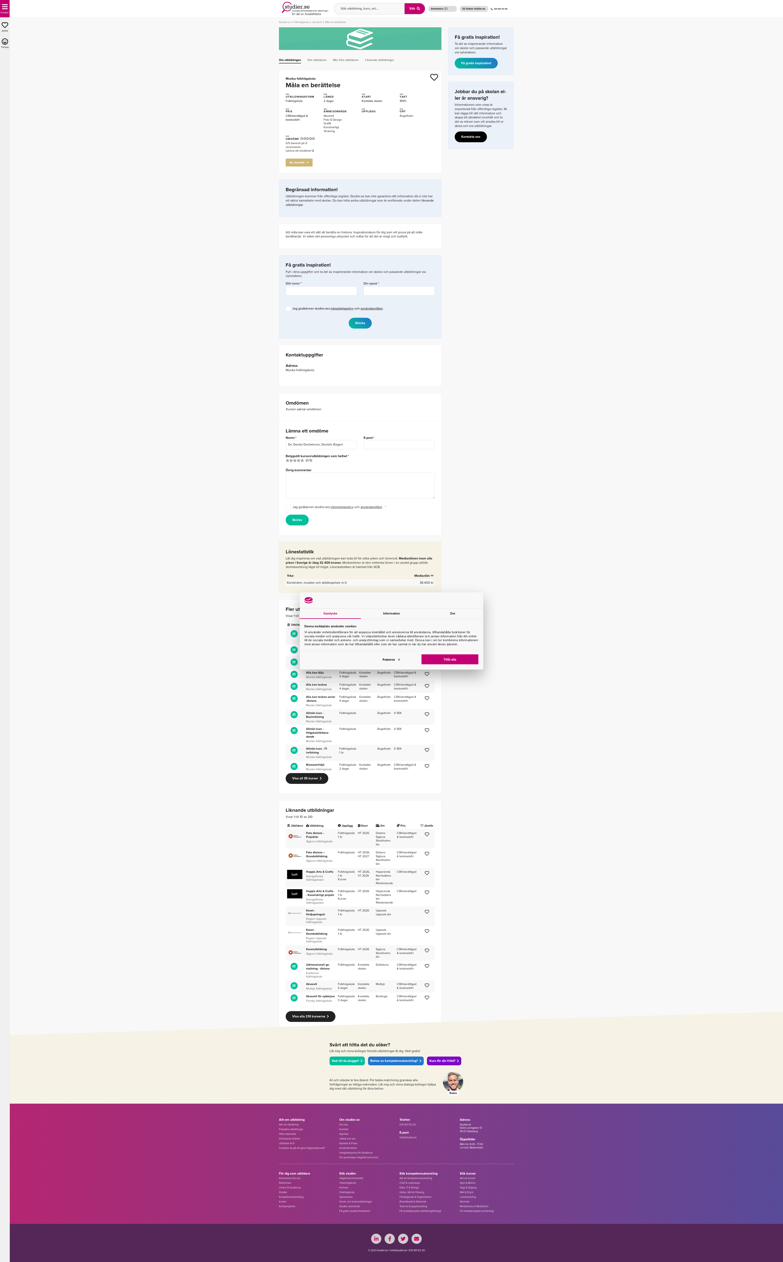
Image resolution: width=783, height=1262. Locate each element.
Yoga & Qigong (468, 1187)
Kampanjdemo (287, 1206)
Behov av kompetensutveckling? (394, 1060)
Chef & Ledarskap (409, 1183)
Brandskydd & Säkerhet (412, 1202)
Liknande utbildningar (379, 60)
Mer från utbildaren (345, 60)
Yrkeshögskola (347, 1183)
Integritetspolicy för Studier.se (356, 1153)
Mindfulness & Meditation (474, 1206)
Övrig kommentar (299, 470)
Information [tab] (391, 613)
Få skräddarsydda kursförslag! (477, 1211)
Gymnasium (346, 1197)
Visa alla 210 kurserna (308, 1016)
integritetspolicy (342, 308)
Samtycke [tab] (330, 613)
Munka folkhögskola (301, 78)
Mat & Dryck (466, 1192)
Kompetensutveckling (291, 1197)
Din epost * (371, 283)
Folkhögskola (294, 101)
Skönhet (464, 1202)
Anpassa (388, 659)
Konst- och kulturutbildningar (355, 1202)
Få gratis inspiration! (476, 63)
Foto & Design (333, 119)
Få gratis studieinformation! (354, 1211)
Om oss (343, 1124)
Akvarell (329, 116)
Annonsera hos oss (289, 1178)
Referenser (285, 1183)
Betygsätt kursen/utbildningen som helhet (316, 456)
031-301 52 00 (500, 8)
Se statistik (297, 162)
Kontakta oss (470, 136)
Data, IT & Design (409, 1187)
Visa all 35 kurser (305, 778)
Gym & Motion (468, 1183)
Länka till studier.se (290, 1187)
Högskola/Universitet (351, 1178)
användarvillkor (372, 308)
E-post (368, 438)
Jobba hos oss (347, 1139)
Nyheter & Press (348, 1143)
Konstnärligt (331, 127)
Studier (283, 1192)
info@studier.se (408, 1137)
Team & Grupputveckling (413, 1206)
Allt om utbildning (289, 1124)
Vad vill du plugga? (345, 1060)
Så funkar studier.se (473, 9)
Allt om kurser (467, 1178)
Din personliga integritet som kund (358, 1157)
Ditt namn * (294, 283)
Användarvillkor (348, 1148)
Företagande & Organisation (415, 1197)
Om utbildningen (290, 60)
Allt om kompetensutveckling (415, 1178)
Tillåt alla (449, 659)
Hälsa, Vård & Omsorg (411, 1192)
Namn (290, 438)
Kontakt (343, 1129)
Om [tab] (452, 613)
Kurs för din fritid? (442, 1060)
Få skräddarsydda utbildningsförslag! (420, 1211)
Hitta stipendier (287, 1134)
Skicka (297, 519)
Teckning (329, 131)
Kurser (282, 1202)
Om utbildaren (316, 60)
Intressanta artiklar (289, 1139)
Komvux (343, 1187)
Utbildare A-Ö (286, 1143)
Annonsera (437, 9)
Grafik (327, 123)
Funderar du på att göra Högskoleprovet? (302, 1148)
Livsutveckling (468, 1197)
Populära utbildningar (291, 1129)
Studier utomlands (349, 1206)
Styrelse (343, 1134)
